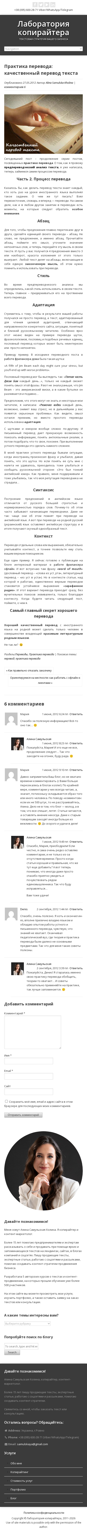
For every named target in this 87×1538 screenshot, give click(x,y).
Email (8, 1071)
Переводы (21, 654)
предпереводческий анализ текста (31, 167)
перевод (9, 658)
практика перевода (28, 658)
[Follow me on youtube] (46, 4)
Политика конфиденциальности (44, 1513)
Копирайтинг (19, 1472)
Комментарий (14, 1013)
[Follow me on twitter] (41, 4)
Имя (8, 1055)
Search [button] (12, 1352)
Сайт (7, 1086)
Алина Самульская (39, 739)
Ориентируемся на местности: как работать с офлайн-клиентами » (45, 680)
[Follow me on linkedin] (52, 4)
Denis (24, 909)
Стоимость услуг (22, 1481)
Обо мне (16, 1463)
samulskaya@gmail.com (32, 1444)
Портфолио (18, 1489)
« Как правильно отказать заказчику (29, 670)
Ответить (76, 714)
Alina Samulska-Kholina (59, 83)
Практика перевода (41, 654)
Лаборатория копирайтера (43, 28)
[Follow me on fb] (35, 4)
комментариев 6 (15, 87)
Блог (13, 1498)
